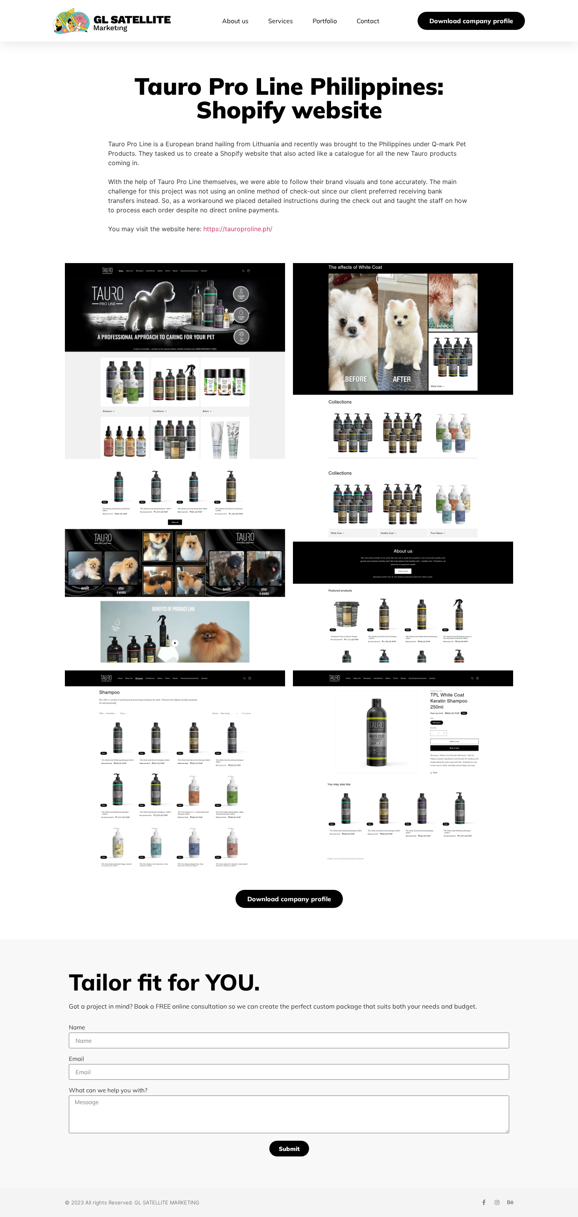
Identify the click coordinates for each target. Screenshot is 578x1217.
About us (235, 21)
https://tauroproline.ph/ (237, 229)
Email (76, 1059)
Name (77, 1027)
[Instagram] (497, 1202)
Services (280, 21)
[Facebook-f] (483, 1202)
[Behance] (510, 1202)
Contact (368, 21)
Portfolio (325, 21)
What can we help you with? (108, 1090)
